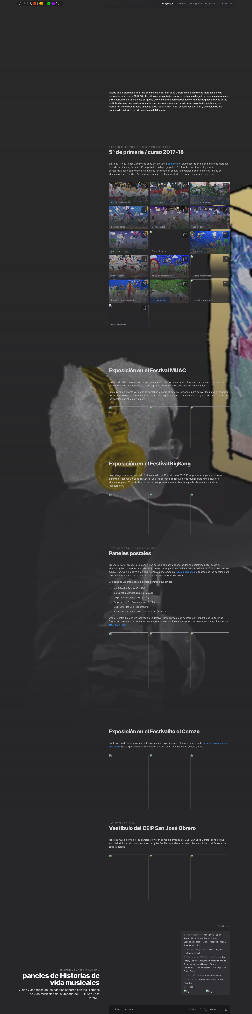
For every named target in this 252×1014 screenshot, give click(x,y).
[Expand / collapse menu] (218, 3)
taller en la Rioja (117, 624)
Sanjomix (173, 163)
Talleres (181, 3)
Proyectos (168, 3)
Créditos (116, 1009)
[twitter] (205, 1009)
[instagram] (199, 1009)
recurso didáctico (185, 571)
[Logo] (40, 3)
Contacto (129, 1009)
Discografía (195, 3)
